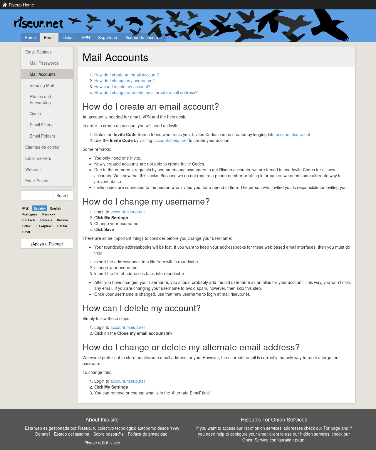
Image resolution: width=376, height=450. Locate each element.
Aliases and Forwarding (40, 99)
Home (30, 37)
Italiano (62, 220)
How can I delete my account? (122, 86)
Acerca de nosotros (143, 37)
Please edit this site (102, 443)
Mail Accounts (43, 74)
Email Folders (42, 136)
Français (46, 220)
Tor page (331, 428)
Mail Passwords (44, 63)
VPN (86, 37)
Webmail (33, 169)
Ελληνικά (44, 226)
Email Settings (38, 52)
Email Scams (37, 180)
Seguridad (107, 37)
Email (49, 37)
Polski (26, 226)
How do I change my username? (124, 80)
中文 (25, 208)
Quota (35, 113)
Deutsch (28, 220)
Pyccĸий (49, 214)
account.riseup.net (293, 134)
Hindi (26, 232)
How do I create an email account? (126, 75)
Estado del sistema (71, 434)
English (55, 208)
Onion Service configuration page (273, 440)
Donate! (42, 434)
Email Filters (41, 125)
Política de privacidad (147, 434)
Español (40, 208)
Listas (68, 37)
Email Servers (38, 158)
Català (62, 226)
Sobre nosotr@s (108, 434)
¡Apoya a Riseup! (47, 244)
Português (29, 214)
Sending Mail (42, 85)
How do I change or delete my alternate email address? (145, 92)
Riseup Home (21, 5)
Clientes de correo (42, 147)
